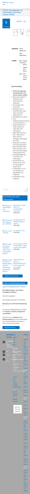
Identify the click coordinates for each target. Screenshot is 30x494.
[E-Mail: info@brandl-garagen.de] (4, 359)
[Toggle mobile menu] (27, 6)
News (26, 335)
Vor (24, 21)
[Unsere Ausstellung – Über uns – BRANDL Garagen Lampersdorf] (14, 286)
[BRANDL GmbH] (4, 335)
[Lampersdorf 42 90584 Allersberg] (4, 344)
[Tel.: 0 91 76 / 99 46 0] (4, 352)
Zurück (19, 21)
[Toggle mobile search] (23, 6)
